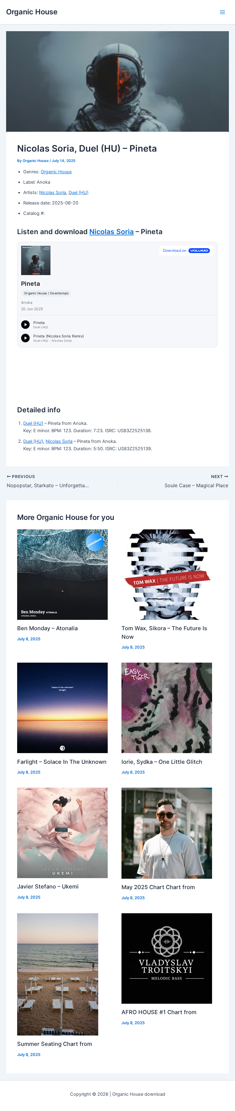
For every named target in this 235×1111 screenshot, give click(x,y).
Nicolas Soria (52, 192)
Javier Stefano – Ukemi (48, 886)
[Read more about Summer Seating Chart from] (57, 974)
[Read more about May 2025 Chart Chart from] (166, 833)
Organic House (32, 11)
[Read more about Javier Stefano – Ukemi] (62, 832)
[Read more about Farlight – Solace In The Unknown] (62, 707)
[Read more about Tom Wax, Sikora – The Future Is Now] (166, 574)
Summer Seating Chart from (54, 1043)
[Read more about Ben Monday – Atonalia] (62, 574)
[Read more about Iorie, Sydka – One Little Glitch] (166, 707)
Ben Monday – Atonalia (47, 628)
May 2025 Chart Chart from (158, 887)
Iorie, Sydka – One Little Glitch (161, 761)
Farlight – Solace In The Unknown (61, 761)
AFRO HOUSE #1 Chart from (158, 1012)
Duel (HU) (78, 192)
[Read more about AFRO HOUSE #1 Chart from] (166, 958)
